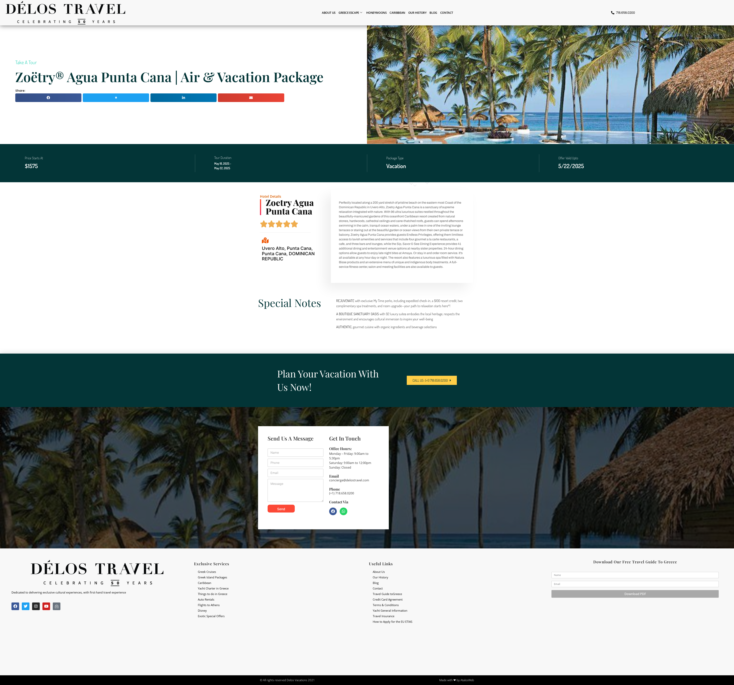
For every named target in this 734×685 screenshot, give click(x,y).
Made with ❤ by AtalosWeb (456, 680)
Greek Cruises (207, 571)
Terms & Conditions (386, 605)
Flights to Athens (209, 605)
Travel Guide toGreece (387, 594)
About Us (379, 571)
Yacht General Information (390, 610)
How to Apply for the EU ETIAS (392, 621)
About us (328, 13)
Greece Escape (349, 13)
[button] (48, 97)
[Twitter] (25, 606)
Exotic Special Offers (211, 616)
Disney (202, 610)
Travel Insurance (383, 616)
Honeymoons (376, 13)
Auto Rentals (206, 599)
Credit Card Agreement (388, 599)
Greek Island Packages (212, 577)
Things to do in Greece (212, 594)
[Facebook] (333, 511)
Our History (417, 13)
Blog (433, 13)
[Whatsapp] (343, 511)
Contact (446, 13)
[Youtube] (46, 606)
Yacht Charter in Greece (213, 588)
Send (281, 509)
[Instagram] (36, 606)
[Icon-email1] (56, 606)
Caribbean (397, 13)
